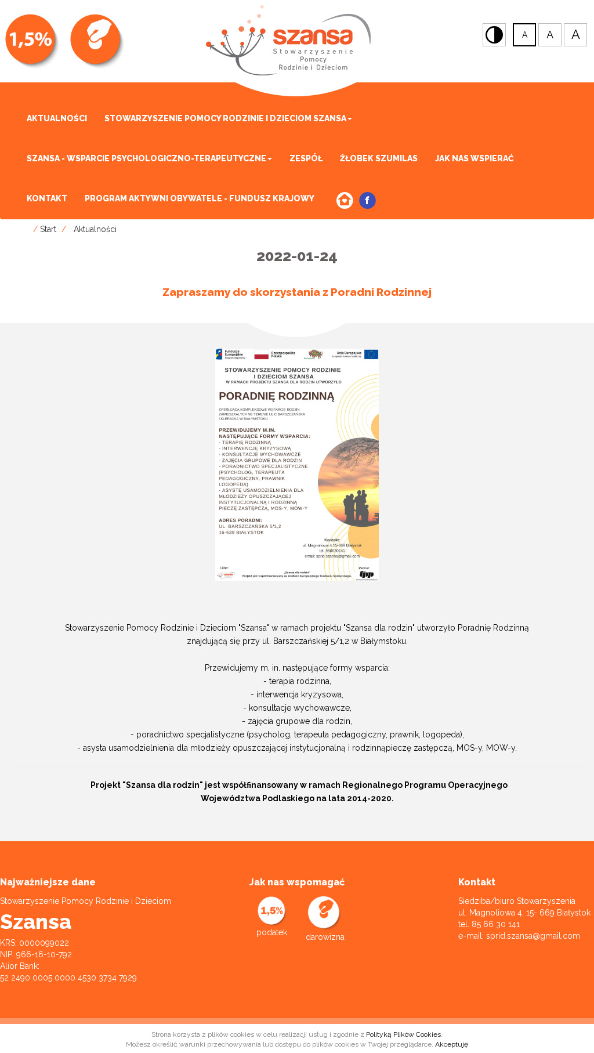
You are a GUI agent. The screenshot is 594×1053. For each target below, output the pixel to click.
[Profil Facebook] (367, 200)
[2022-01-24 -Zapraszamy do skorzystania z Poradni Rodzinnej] (297, 464)
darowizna (325, 937)
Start (48, 229)
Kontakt (47, 198)
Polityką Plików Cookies (403, 1034)
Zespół (306, 158)
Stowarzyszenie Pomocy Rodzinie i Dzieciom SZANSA (225, 118)
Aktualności (57, 118)
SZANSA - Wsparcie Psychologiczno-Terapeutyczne (146, 158)
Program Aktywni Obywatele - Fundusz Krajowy (199, 198)
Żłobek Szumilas (379, 158)
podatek (271, 932)
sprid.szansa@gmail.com (533, 935)
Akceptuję (451, 1044)
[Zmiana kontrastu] (494, 34)
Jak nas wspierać (474, 158)
